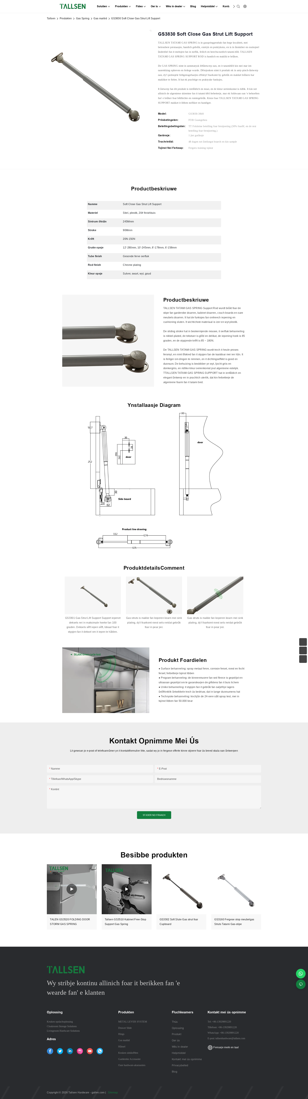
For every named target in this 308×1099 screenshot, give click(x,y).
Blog (174, 1071)
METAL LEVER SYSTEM (132, 1021)
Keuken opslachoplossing (60, 1021)
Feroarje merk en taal (226, 1047)
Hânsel (121, 1046)
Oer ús (176, 1040)
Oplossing (178, 1028)
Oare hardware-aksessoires (131, 1065)
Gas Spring (82, 18)
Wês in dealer (180, 1046)
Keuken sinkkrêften (128, 1052)
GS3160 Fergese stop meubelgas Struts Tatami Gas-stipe (234, 921)
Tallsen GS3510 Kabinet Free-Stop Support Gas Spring (125, 921)
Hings (121, 1034)
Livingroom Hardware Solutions (63, 1030)
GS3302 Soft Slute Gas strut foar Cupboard (179, 921)
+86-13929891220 (221, 1021)
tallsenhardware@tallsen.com (230, 1038)
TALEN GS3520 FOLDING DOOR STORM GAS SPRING (70, 921)
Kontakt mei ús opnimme (187, 1059)
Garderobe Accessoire (129, 1059)
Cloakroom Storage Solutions (62, 1026)
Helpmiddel (179, 1052)
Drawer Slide (125, 1028)
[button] (234, 6)
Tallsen (51, 18)
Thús (175, 1021)
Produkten (66, 18)
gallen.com (98, 1092)
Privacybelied (180, 1065)
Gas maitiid (100, 18)
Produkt (176, 1034)
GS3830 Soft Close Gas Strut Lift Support (135, 18)
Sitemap (113, 1092)
